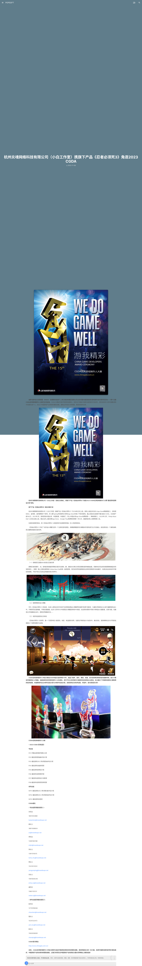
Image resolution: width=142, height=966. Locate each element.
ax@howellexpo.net (35, 832)
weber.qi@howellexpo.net (37, 895)
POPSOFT (9, 3)
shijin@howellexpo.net (36, 845)
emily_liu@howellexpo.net (37, 883)
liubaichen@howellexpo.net (38, 820)
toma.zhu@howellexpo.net (37, 858)
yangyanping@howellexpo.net (38, 870)
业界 (32, 963)
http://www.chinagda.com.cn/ (38, 946)
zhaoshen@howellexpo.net (37, 912)
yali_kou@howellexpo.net (37, 925)
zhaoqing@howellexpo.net (37, 937)
